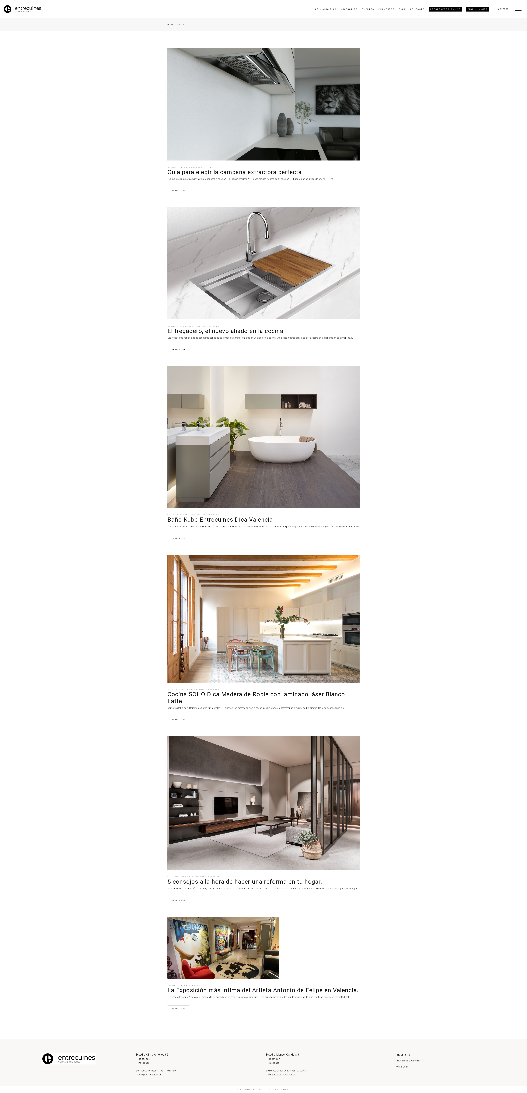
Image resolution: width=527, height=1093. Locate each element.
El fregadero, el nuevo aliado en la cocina (225, 330)
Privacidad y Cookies (408, 1060)
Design (183, 167)
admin (216, 326)
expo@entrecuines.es (149, 1075)
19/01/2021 (172, 985)
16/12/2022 (172, 326)
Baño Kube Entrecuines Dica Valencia (220, 519)
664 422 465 (273, 1063)
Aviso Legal (402, 1066)
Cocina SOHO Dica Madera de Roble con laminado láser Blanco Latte (256, 697)
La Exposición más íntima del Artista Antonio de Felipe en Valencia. (263, 990)
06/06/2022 (172, 877)
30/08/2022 (172, 689)
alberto (216, 167)
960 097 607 (273, 1059)
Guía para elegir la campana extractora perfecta (234, 172)
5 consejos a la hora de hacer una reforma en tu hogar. (244, 881)
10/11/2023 (172, 167)
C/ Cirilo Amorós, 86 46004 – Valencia (156, 1071)
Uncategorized (197, 167)
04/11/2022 (172, 515)
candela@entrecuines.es (281, 1075)
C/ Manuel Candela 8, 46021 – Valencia (286, 1071)
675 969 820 (143, 1063)
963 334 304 (143, 1059)
